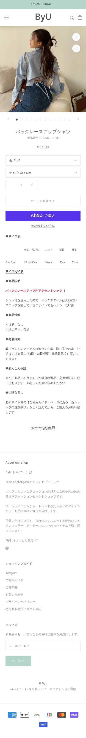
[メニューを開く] (6, 17)
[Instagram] (7, 547)
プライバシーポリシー (20, 602)
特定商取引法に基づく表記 (23, 609)
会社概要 (11, 587)
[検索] (72, 17)
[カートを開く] (80, 17)
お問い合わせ (14, 594)
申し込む (18, 660)
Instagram (11, 573)
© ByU (43, 683)
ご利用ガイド (14, 580)
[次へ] (78, 119)
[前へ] (8, 119)
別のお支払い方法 (43, 226)
